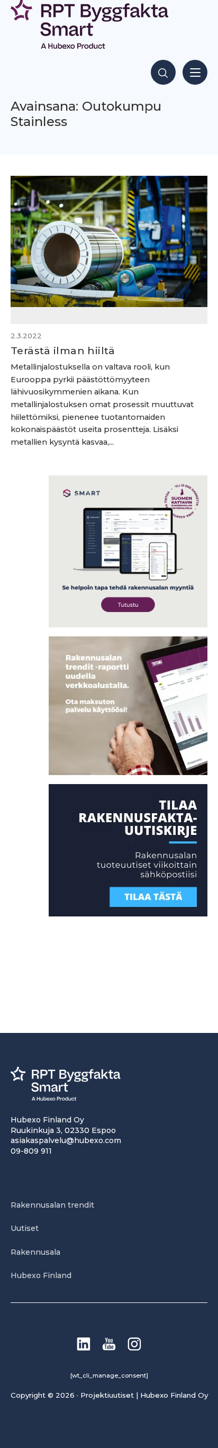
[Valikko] (195, 72)
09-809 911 (31, 1151)
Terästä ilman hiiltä (63, 350)
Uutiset (25, 1228)
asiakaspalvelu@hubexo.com (66, 1140)
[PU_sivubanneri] (128, 772)
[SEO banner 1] (128, 624)
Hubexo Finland (41, 1275)
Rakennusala (35, 1252)
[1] (128, 914)
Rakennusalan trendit (52, 1205)
